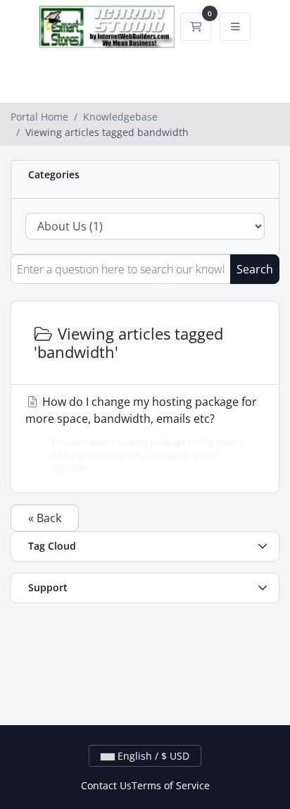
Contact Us (106, 785)
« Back (44, 518)
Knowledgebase (120, 116)
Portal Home (39, 116)
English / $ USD (152, 755)
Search (255, 269)
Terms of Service (171, 785)
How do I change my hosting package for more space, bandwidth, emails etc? (141, 434)
